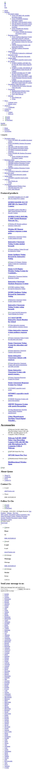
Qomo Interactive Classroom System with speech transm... (17, 372)
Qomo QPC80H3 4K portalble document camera (21, 16)
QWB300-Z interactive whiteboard (22, 53)
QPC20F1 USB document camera (22, 22)
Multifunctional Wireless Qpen (20, 91)
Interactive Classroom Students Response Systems (18, 283)
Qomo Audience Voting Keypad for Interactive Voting (16, 257)
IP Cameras (11, 61)
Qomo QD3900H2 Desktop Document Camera (20, 19)
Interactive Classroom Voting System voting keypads (16, 307)
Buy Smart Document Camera (15, 515)
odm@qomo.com (9, 491)
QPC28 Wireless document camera (22, 23)
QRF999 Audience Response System (19, 168)
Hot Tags (15, 513)
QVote (13, 99)
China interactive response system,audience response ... (18, 332)
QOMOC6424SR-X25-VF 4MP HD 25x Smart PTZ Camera (21, 73)
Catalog (10, 112)
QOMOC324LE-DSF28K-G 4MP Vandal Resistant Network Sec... (18, 218)
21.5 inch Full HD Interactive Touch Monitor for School (18, 320)
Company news (12, 102)
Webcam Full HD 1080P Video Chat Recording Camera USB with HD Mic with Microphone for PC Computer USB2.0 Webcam (18, 443)
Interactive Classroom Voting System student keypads (16, 244)
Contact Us (7, 109)
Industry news (12, 104)
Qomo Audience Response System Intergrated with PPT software (22, 37)
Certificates (11, 107)
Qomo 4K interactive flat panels (21, 56)
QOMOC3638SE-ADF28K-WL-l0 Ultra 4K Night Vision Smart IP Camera (22, 64)
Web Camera (4, 514)
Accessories (11, 89)
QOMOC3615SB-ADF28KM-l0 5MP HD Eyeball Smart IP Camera (22, 81)
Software (10, 96)
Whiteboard (11, 51)
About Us (7, 105)
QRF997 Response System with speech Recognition (21, 45)
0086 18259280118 (10, 538)
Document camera (13, 14)
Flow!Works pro (16, 97)
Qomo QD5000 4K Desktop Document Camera (20, 29)
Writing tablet (12, 58)
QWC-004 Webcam (17, 94)
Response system (13, 35)
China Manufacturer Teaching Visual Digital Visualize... (16, 418)
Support (6, 110)
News (6, 100)
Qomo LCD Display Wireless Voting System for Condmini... (18, 271)
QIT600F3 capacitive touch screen (22, 60)
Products (6, 12)
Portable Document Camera (14, 518)
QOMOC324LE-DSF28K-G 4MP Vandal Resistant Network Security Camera (22, 77)
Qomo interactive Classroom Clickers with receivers (17, 358)
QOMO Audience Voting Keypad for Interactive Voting (17, 294)
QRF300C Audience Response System (19, 161)
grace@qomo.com (9, 552)
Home (6, 10)
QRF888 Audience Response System (19, 163)
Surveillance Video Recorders (16, 84)
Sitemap (9, 513)
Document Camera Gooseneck (18, 514)
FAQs (6, 478)
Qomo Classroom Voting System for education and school (17, 345)
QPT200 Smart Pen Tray (19, 92)
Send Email (4, 523)
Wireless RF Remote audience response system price (17, 231)
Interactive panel (13, 55)
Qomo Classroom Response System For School (18, 384)
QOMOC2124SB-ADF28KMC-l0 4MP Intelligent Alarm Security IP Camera (22, 69)
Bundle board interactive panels (17, 174)
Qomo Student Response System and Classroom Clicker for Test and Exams (22, 41)
